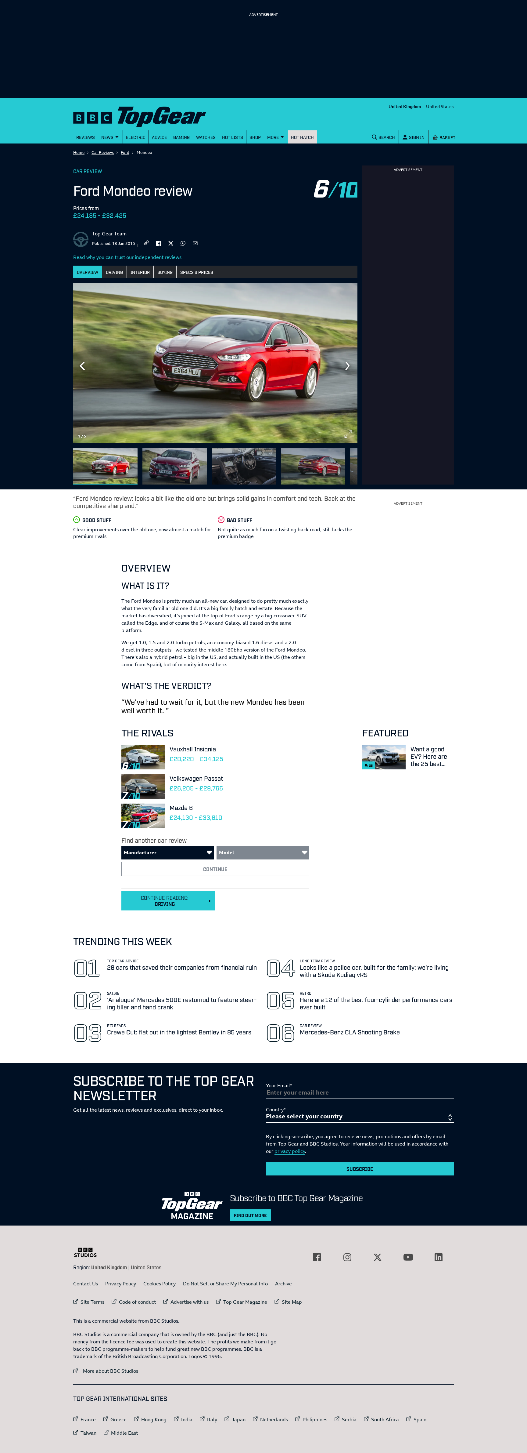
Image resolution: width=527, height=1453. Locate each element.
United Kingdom (405, 106)
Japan (239, 1419)
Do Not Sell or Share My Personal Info (225, 1283)
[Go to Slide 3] (244, 466)
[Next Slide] (348, 365)
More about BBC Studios (105, 1370)
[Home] (147, 115)
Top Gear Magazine (245, 1302)
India (186, 1419)
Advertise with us (189, 1302)
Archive (283, 1283)
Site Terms (92, 1302)
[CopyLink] (146, 243)
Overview (87, 271)
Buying (165, 271)
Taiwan (88, 1433)
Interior (140, 271)
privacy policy (289, 1151)
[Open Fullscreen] (348, 434)
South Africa (385, 1419)
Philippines (315, 1419)
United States (440, 106)
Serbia (349, 1419)
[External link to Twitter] (377, 1257)
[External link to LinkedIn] (438, 1257)
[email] (195, 243)
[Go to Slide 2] (174, 466)
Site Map (292, 1302)
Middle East (124, 1433)
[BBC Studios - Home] (88, 1252)
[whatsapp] (183, 243)
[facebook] (158, 243)
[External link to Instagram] (347, 1257)
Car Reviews (102, 152)
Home (78, 152)
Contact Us (85, 1283)
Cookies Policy (159, 1283)
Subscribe (359, 1169)
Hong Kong (154, 1419)
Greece (118, 1419)
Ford (125, 152)
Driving (114, 271)
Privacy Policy (120, 1283)
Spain (420, 1419)
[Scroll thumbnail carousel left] (332, 463)
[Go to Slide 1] (105, 466)
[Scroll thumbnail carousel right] (348, 463)
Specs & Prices (196, 271)
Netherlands (274, 1419)
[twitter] (171, 243)
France (88, 1419)
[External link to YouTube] (408, 1257)
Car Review (87, 171)
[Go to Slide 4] (313, 466)
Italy (212, 1419)
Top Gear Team (109, 234)
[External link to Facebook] (317, 1257)
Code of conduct (137, 1302)
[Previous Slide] (82, 365)
